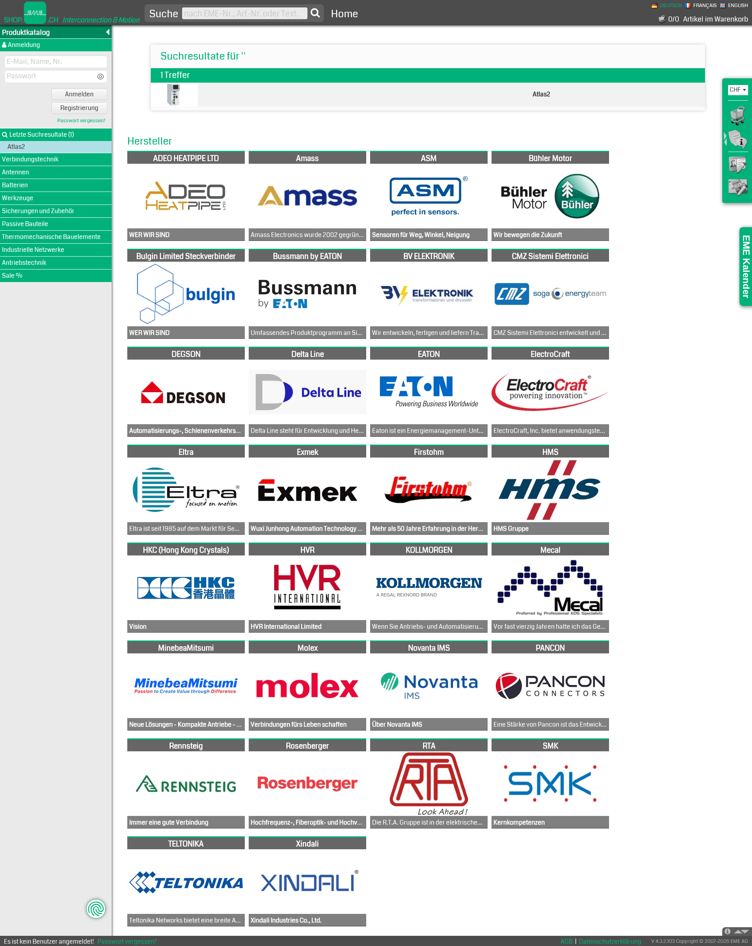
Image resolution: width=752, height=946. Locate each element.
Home (344, 14)
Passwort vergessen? (81, 120)
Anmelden (79, 94)
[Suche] (315, 13)
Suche (163, 14)
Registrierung (79, 107)
